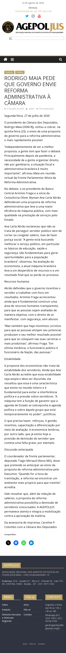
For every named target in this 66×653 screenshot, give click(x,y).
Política (20, 72)
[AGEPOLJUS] (5, 59)
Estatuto (6, 609)
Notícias (9, 72)
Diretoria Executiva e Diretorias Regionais (11, 617)
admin (32, 108)
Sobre (5, 604)
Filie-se (27, 609)
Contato (28, 614)
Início (26, 604)
